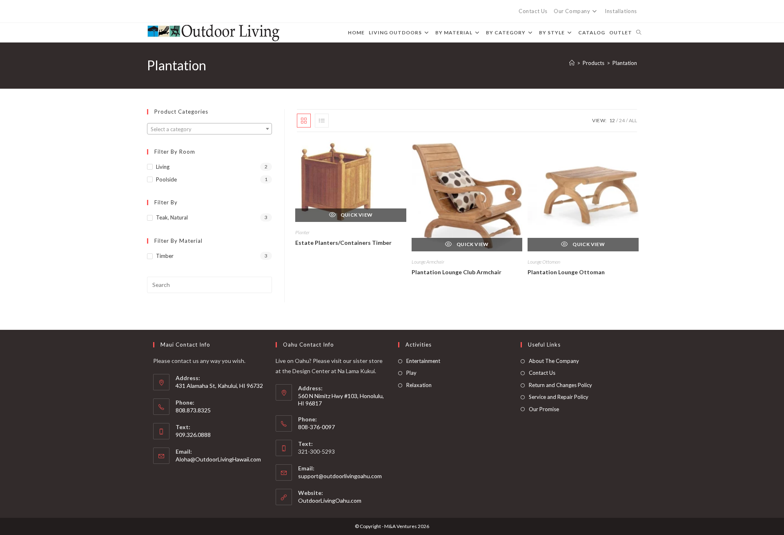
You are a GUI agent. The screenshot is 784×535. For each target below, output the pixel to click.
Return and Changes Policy (560, 385)
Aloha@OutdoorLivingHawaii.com (218, 459)
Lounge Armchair (428, 262)
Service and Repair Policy (558, 397)
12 (612, 120)
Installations (621, 11)
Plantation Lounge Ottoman (566, 272)
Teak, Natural (172, 217)
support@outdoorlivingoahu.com (340, 475)
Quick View (355, 215)
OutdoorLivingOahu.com (329, 500)
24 (622, 120)
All (633, 120)
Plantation (624, 63)
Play (411, 372)
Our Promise (544, 409)
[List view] (322, 121)
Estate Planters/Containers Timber (343, 242)
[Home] (572, 63)
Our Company (572, 11)
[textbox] (209, 129)
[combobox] (209, 128)
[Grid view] (304, 121)
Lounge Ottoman (544, 262)
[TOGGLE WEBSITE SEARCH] (638, 32)
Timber (165, 256)
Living (162, 166)
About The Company (554, 361)
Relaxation (419, 385)
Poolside (166, 179)
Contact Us (533, 11)
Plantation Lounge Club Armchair (456, 272)
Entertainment (423, 361)
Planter (302, 232)
